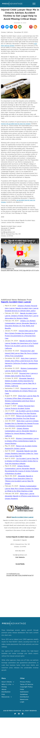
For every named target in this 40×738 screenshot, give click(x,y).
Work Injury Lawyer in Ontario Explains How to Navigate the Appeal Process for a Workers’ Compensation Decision (22, 423)
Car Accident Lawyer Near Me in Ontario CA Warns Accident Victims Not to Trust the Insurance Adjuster (21, 461)
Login (22, 702)
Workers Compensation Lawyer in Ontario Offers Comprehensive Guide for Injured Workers (22, 441)
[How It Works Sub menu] (13, 682)
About (4, 689)
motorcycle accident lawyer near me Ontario (16, 123)
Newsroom (24, 699)
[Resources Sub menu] (11, 697)
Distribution (6, 692)
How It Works (7, 682)
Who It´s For (6, 684)
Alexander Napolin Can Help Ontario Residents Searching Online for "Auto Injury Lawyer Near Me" (21, 453)
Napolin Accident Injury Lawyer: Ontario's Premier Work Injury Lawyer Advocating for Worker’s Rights (21, 316)
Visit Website (20, 557)
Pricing (4, 687)
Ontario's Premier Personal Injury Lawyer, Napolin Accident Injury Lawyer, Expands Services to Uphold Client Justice (22, 308)
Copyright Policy (26, 687)
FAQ (3, 694)
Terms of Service (26, 684)
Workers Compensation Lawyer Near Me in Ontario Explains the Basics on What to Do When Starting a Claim (22, 488)
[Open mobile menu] (34, 4)
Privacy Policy (25, 682)
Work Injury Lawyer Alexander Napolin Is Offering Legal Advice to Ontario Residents (22, 496)
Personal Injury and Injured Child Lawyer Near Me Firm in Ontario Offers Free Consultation (21, 353)
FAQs (22, 689)
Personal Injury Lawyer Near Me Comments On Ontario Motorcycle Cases (21, 391)
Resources (6, 697)
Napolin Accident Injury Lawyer (16, 302)
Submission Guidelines (24, 693)
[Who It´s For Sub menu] (13, 684)
